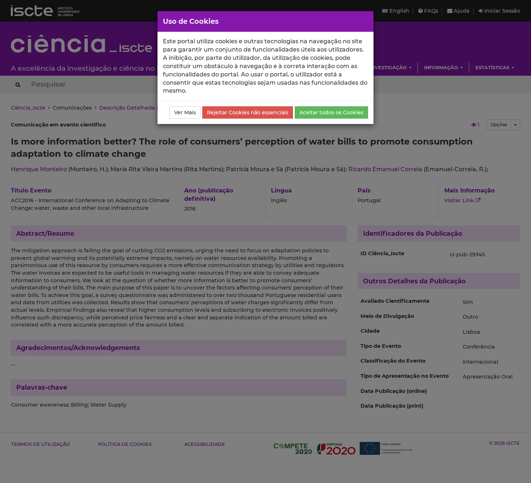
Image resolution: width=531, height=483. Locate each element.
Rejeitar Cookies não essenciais (247, 112)
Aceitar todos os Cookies (331, 112)
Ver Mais (185, 112)
